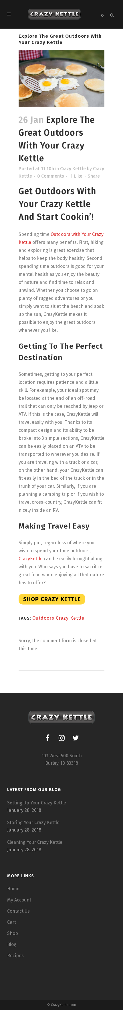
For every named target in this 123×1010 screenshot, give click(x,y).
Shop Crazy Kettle (52, 599)
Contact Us (18, 911)
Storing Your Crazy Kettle (33, 822)
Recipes (15, 955)
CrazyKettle (31, 558)
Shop (12, 933)
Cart (11, 922)
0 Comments (50, 176)
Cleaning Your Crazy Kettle (34, 842)
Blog (11, 944)
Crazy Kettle (73, 168)
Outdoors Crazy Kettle (58, 618)
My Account (19, 900)
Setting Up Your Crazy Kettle (36, 803)
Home (13, 888)
